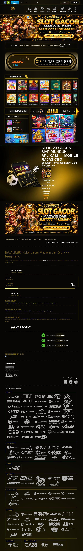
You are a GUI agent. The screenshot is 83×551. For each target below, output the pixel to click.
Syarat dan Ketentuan (50, 239)
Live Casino (42, 11)
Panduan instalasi (48, 185)
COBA (39, 119)
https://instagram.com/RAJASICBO (55, 335)
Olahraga (54, 11)
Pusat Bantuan (37, 239)
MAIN (13, 85)
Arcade (70, 11)
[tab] (38, 110)
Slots (35, 11)
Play (14, 64)
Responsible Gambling (11, 239)
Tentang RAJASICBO (25, 239)
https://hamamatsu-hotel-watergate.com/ (57, 340)
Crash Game (62, 11)
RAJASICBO (45, 260)
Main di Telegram (15, 2)
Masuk (65, 2)
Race (48, 11)
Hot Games (29, 11)
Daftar (75, 2)
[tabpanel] (41, 28)
